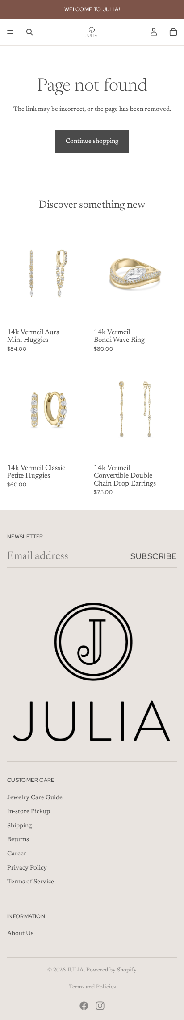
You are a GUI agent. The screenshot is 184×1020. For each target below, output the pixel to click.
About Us (20, 934)
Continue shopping (92, 141)
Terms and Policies (92, 987)
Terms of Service (30, 882)
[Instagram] (100, 1005)
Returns (18, 840)
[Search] (29, 32)
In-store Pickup (28, 812)
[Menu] (10, 32)
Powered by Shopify (111, 970)
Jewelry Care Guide (35, 797)
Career (16, 854)
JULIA (75, 970)
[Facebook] (84, 1005)
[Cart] (173, 32)
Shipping (19, 826)
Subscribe (153, 556)
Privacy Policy (27, 868)
